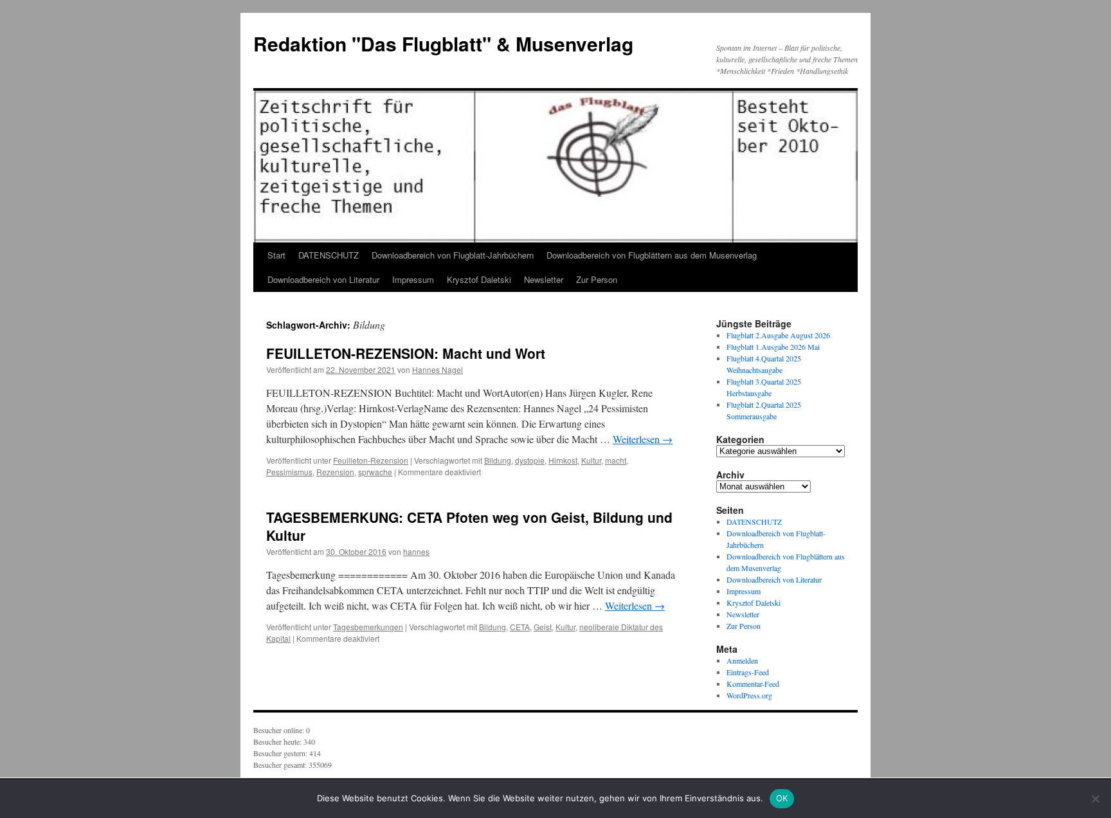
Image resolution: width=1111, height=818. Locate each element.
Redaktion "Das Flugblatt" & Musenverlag (443, 43)
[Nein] (1094, 798)
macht (615, 460)
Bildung (497, 460)
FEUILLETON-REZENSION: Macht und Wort (405, 353)
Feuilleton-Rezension (370, 460)
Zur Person (596, 279)
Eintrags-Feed (748, 672)
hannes (416, 551)
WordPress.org (749, 695)
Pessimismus (289, 471)
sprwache (375, 471)
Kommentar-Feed (753, 683)
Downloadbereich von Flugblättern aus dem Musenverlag (651, 255)
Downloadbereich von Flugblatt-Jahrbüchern (453, 255)
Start (276, 255)
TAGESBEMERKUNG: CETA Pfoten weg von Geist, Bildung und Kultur (469, 525)
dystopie (530, 460)
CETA (520, 626)
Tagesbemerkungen (368, 626)
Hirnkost (562, 460)
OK (782, 798)
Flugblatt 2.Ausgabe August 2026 (778, 335)
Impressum (413, 279)
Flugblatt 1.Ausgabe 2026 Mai (773, 346)
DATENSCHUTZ (328, 255)
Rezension (335, 471)
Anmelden (742, 660)
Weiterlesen (643, 439)
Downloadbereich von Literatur (323, 279)
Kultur (591, 460)
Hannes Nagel (437, 369)
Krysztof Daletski (479, 279)
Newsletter (543, 279)
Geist (543, 626)
